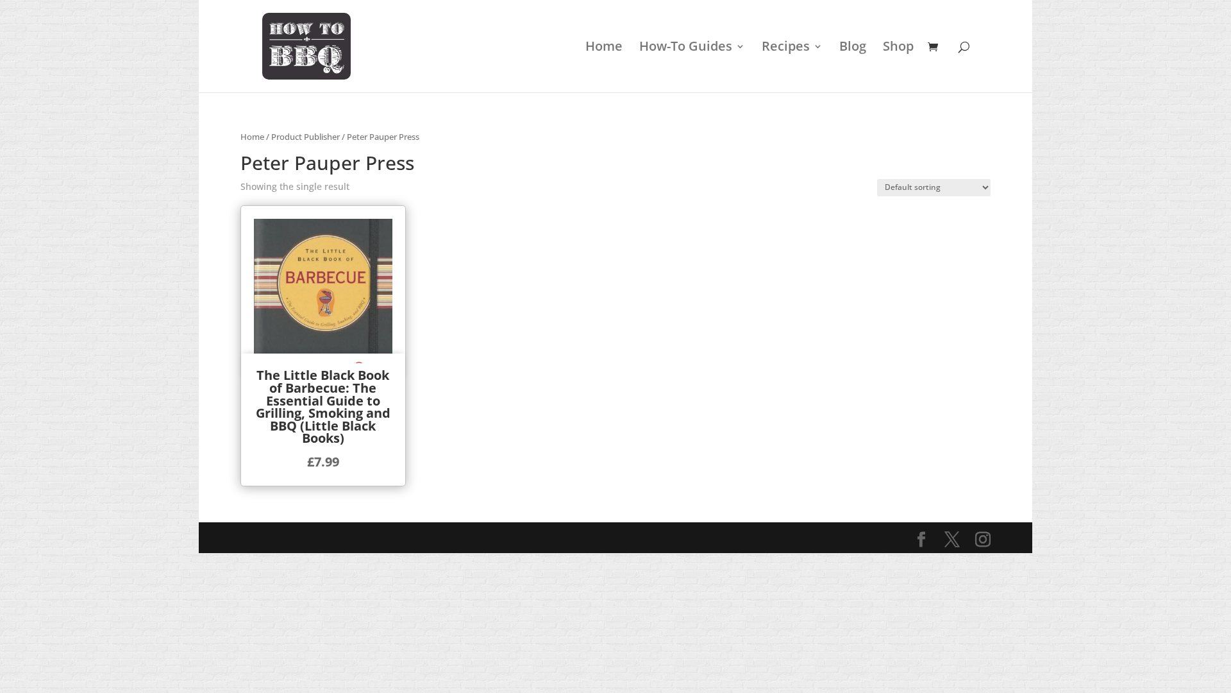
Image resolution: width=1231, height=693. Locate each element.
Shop (898, 48)
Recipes (786, 48)
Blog (852, 48)
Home (604, 48)
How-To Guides (685, 48)
